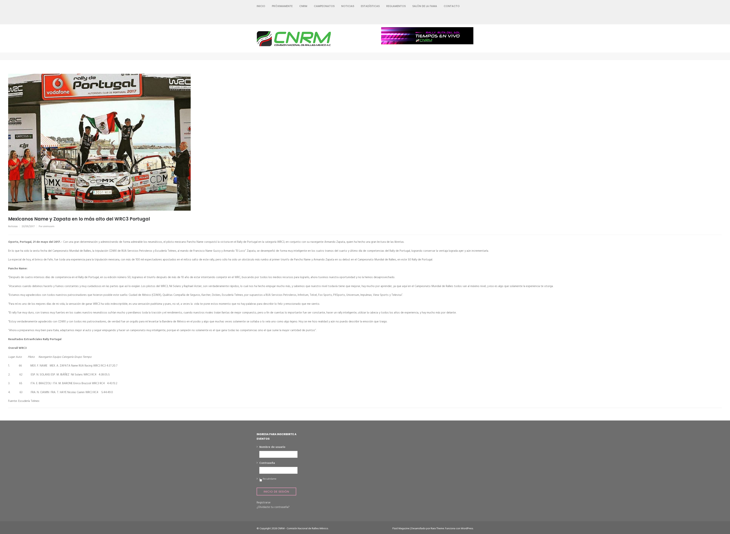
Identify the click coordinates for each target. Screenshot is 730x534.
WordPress (467, 528)
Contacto (452, 6)
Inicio (261, 6)
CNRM (303, 6)
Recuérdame (269, 479)
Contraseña (267, 463)
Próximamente (282, 6)
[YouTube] (465, 18)
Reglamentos (396, 6)
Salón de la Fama (424, 6)
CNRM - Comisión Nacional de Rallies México (303, 528)
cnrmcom (48, 226)
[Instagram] (458, 18)
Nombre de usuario (272, 447)
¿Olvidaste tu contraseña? (273, 507)
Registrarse (264, 502)
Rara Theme (437, 528)
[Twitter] (452, 18)
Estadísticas (370, 6)
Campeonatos (324, 6)
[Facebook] (445, 18)
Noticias (347, 6)
